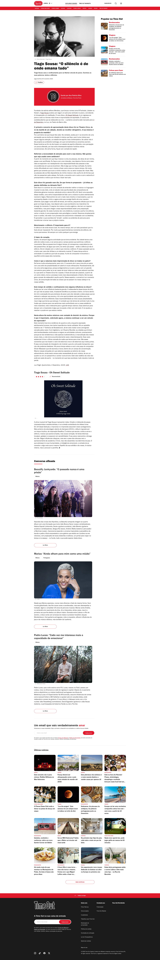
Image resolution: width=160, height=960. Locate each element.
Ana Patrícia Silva (75, 96)
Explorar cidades (71, 3)
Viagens (90, 8)
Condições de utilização (87, 933)
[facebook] (44, 953)
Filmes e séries (77, 8)
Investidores (84, 915)
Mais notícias (80, 882)
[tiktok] (40, 953)
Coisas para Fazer (45, 8)
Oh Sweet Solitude (71, 115)
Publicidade (100, 907)
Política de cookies (86, 929)
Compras (69, 8)
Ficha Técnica (84, 907)
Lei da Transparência (87, 937)
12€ (67, 365)
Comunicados (85, 911)
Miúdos (84, 8)
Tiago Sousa (44, 113)
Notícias (37, 8)
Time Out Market (103, 8)
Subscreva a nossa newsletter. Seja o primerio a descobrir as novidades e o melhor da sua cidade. (61, 728)
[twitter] (49, 953)
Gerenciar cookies (86, 941)
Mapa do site (84, 947)
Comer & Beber (55, 8)
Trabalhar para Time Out (87, 919)
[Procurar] (116, 3)
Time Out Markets (85, 3)
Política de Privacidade (74, 738)
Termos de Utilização (63, 738)
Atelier (95, 8)
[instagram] (35, 953)
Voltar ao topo (82, 895)
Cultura (63, 8)
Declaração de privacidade (85, 924)
